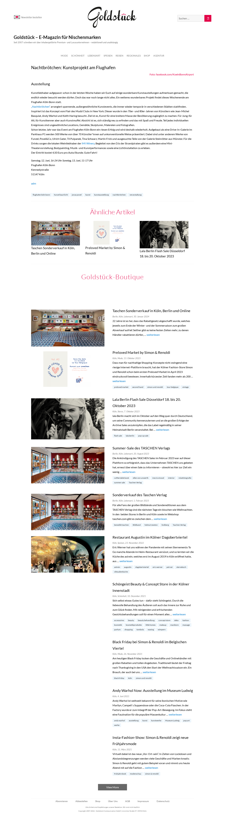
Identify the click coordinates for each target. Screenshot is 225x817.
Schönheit (77, 55)
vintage (185, 387)
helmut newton (151, 525)
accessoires (119, 620)
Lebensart (94, 55)
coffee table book (121, 478)
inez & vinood (158, 478)
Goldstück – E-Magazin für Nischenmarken (57, 37)
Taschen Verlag (135, 482)
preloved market (121, 387)
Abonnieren (62, 801)
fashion (186, 620)
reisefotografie (185, 478)
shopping (129, 629)
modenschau (135, 773)
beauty (131, 620)
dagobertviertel (142, 567)
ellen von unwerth (140, 478)
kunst (87, 194)
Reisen (119, 55)
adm (33, 183)
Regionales (134, 55)
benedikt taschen (121, 525)
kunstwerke (156, 720)
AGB (127, 801)
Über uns (113, 801)
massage (186, 625)
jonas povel (77, 194)
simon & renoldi (152, 773)
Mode (64, 55)
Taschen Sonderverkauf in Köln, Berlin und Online (151, 310)
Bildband (137, 525)
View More (112, 787)
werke (116, 725)
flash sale (118, 435)
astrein (117, 567)
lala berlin (130, 435)
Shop (147, 55)
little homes (150, 625)
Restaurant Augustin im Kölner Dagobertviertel (149, 537)
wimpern (162, 629)
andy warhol (119, 720)
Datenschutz (163, 801)
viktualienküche (121, 571)
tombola (140, 629)
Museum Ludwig (172, 720)
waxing (151, 629)
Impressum (143, 801)
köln (130, 678)
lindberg (165, 525)
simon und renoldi (155, 387)
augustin (127, 567)
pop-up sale (143, 435)
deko (176, 620)
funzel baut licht (61, 194)
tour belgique (172, 387)
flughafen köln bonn (41, 194)
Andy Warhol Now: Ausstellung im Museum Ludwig (152, 690)
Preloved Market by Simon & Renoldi (141, 352)
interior (171, 478)
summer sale (119, 482)
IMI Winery (88, 143)
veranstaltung (135, 194)
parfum (117, 629)
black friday (119, 678)
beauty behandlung (146, 620)
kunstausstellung (101, 194)
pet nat (169, 567)
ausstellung (134, 720)
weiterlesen (153, 334)
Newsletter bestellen (31, 17)
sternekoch (181, 567)
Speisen (108, 55)
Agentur (158, 55)
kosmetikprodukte (134, 625)
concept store (164, 620)
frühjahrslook (120, 773)
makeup (162, 625)
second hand (137, 387)
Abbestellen (81, 801)
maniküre (174, 625)
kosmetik (118, 625)
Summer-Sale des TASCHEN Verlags (141, 448)
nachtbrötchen (119, 194)
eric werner (158, 567)
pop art (186, 720)
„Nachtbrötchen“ (40, 106)
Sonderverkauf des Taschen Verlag (139, 495)
